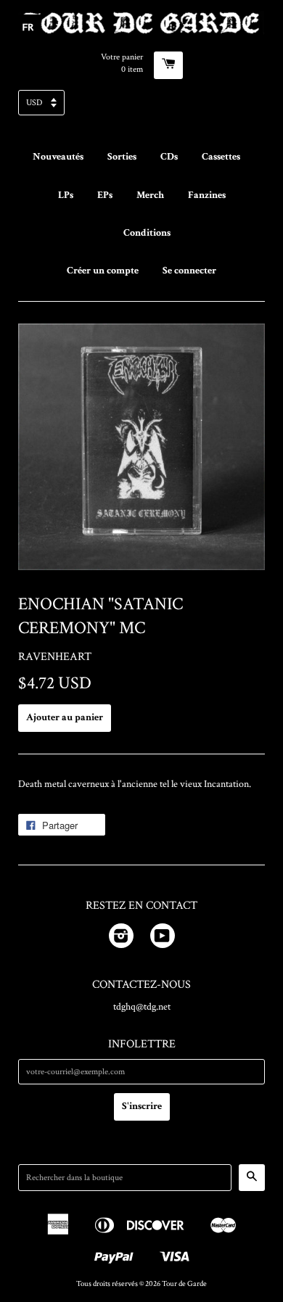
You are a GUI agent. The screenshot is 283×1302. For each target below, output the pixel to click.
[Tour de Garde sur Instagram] (121, 938)
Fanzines (207, 195)
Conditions (147, 232)
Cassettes (221, 156)
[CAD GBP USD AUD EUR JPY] (141, 107)
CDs (169, 156)
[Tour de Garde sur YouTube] (162, 938)
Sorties (121, 156)
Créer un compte (103, 270)
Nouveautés (58, 156)
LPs (65, 195)
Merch (150, 195)
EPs (104, 195)
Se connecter (189, 270)
